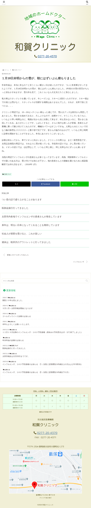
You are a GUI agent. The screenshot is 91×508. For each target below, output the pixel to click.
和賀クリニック (45, 3)
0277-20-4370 (47, 56)
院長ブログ (7, 174)
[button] (87, 280)
